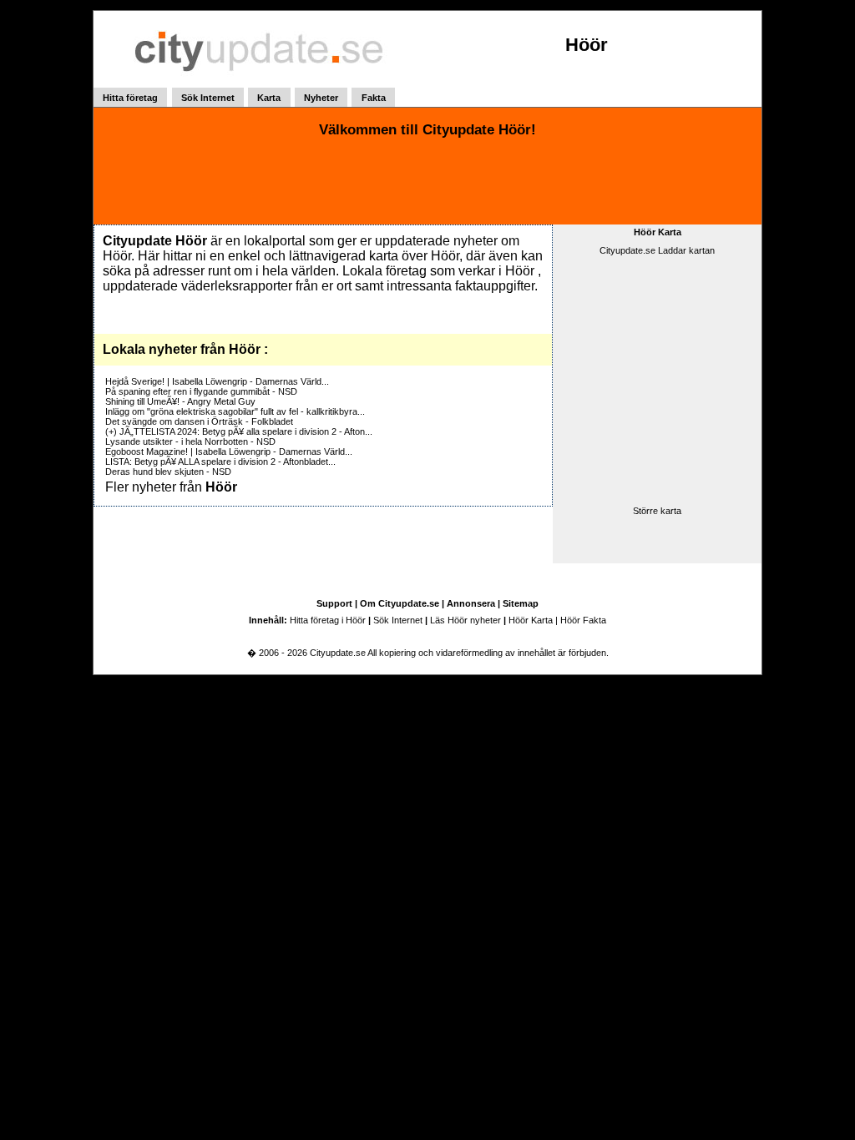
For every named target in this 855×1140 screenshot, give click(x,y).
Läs (439, 620)
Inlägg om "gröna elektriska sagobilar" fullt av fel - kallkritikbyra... (235, 411)
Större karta (657, 511)
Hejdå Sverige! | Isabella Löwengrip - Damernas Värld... (217, 381)
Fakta (374, 98)
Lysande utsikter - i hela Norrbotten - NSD (190, 441)
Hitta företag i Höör (328, 620)
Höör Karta (657, 232)
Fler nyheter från (171, 487)
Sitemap (521, 603)
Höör (586, 44)
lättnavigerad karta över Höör (374, 256)
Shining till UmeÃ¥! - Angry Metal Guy (180, 401)
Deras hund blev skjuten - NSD (168, 472)
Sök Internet (208, 98)
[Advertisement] (427, 182)
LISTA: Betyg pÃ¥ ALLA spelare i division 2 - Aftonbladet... (220, 462)
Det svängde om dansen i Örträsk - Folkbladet (199, 421)
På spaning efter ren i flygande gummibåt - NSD (201, 391)
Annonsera (471, 603)
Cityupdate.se (338, 653)
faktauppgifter (494, 286)
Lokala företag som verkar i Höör (438, 271)
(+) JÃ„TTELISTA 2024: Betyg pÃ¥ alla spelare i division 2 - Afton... (238, 431)
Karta (269, 98)
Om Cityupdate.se (399, 603)
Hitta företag (130, 98)
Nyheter (321, 98)
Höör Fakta (583, 620)
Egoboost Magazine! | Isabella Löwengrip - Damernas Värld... (228, 451)
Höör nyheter (474, 620)
